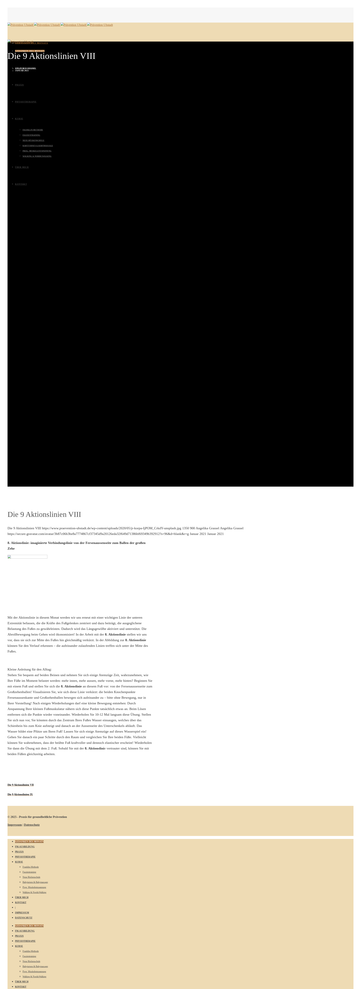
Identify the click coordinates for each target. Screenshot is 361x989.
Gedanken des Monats (31, 43)
